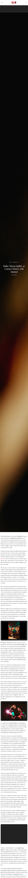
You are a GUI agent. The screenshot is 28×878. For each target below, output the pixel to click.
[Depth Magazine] (13, 2)
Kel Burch (14, 274)
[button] (11, 635)
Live (10, 262)
